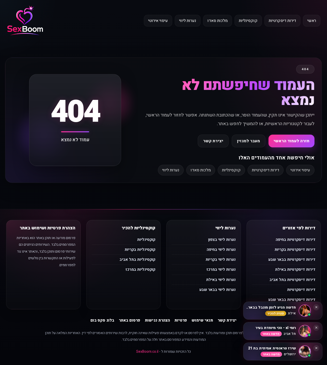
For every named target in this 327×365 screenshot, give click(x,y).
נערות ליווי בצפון (222, 239)
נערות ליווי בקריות (221, 259)
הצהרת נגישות (157, 320)
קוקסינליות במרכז (140, 269)
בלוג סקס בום (102, 320)
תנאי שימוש (202, 320)
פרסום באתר (129, 320)
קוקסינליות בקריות (140, 249)
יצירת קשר (213, 141)
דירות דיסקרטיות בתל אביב (293, 279)
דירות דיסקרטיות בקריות (295, 249)
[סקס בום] (25, 21)
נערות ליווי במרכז (221, 269)
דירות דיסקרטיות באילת (295, 269)
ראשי (311, 21)
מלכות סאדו (217, 21)
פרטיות (180, 320)
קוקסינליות (248, 21)
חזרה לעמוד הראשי (291, 141)
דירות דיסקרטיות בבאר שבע (292, 259)
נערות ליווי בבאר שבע (217, 289)
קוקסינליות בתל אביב (137, 259)
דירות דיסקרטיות (282, 21)
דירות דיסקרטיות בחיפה (296, 239)
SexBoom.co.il (147, 351)
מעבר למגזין (248, 141)
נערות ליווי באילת (221, 279)
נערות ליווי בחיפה (221, 249)
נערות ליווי (187, 21)
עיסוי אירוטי (158, 21)
